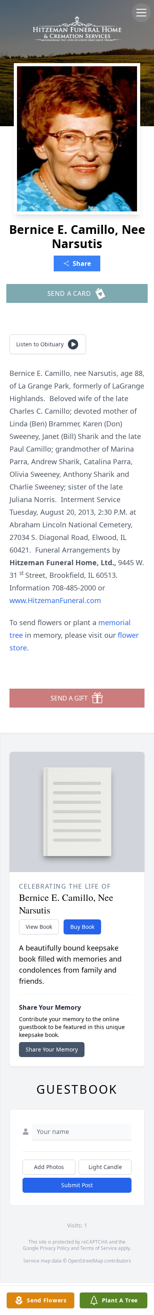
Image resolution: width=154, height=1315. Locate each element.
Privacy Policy (54, 1248)
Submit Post (77, 1185)
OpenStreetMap (85, 1260)
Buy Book (82, 926)
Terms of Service (98, 1248)
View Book (39, 926)
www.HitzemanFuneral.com (55, 600)
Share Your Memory (52, 1049)
